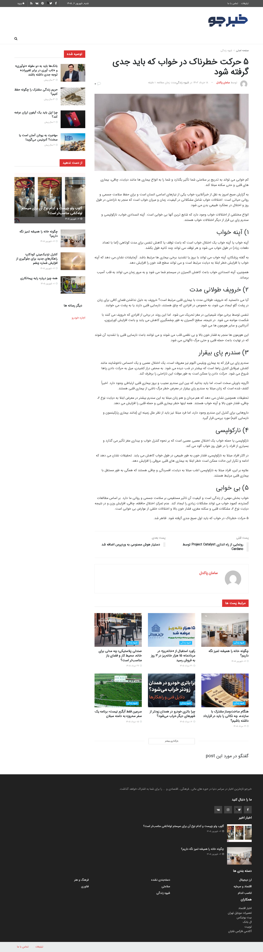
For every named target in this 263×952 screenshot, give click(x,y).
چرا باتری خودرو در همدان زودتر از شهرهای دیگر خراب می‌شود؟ (172, 714)
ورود (20, 3)
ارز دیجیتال (78, 39)
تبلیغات (245, 3)
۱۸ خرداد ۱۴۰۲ (200, 82)
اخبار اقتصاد (245, 908)
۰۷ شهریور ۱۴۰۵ (238, 661)
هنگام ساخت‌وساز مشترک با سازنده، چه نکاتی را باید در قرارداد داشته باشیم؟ (226, 716)
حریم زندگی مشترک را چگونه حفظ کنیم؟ (36, 91)
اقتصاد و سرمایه (146, 39)
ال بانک (247, 922)
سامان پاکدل (223, 82)
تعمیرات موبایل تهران (240, 913)
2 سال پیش (49, 122)
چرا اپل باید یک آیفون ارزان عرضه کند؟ (36, 114)
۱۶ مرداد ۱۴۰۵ (186, 722)
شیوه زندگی (101, 39)
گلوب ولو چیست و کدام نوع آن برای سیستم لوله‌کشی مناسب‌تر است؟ (52, 210)
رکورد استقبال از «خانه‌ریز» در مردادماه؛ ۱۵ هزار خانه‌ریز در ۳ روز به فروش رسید (173, 655)
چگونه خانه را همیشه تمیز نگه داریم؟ (229, 653)
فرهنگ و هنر (213, 39)
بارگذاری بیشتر (171, 741)
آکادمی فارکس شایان (240, 931)
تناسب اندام (189, 39)
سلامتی (122, 39)
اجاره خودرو (78, 317)
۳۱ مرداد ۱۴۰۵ (186, 666)
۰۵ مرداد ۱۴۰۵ (133, 722)
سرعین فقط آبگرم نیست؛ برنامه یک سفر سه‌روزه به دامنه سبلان (118, 714)
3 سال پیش (49, 80)
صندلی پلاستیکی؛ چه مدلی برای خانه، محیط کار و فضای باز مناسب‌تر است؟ (120, 655)
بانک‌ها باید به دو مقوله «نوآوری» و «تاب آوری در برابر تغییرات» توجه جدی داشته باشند (36, 70)
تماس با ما (232, 3)
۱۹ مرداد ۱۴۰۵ (239, 726)
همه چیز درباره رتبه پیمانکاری (39, 278)
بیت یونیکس (244, 917)
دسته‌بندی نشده (160, 880)
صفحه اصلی (238, 39)
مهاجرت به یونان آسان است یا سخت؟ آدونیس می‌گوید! (38, 137)
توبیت (248, 926)
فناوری (169, 39)
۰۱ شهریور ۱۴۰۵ (48, 283)
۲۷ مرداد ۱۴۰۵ (133, 666)
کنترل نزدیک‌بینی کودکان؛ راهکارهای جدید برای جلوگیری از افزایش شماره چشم (37, 259)
